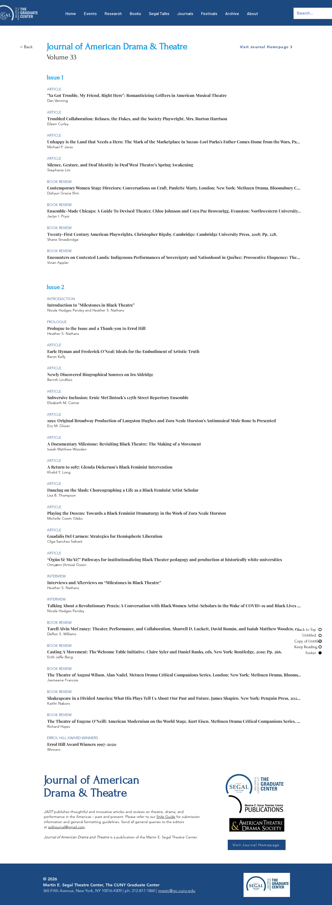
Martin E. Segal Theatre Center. (172, 837)
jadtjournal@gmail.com (66, 827)
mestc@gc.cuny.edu (176, 890)
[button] (90, 13)
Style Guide (165, 816)
